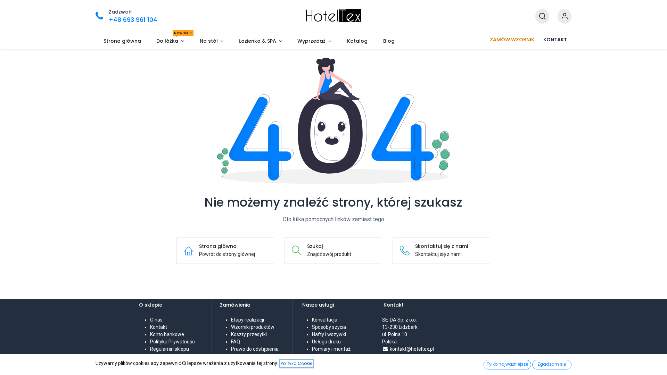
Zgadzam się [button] (551, 364)
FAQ (235, 341)
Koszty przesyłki (249, 334)
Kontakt (158, 327)
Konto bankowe (167, 334)
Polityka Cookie (296, 363)
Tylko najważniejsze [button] (507, 364)
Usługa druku (326, 341)
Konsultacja (324, 320)
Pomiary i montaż (331, 349)
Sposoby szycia (329, 327)
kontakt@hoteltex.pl (412, 349)
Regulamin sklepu (169, 349)
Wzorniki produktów (252, 327)
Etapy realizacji (247, 320)
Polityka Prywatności (173, 341)
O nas (156, 320)
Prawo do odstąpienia (255, 349)
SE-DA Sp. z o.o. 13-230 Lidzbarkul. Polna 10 (400, 327)
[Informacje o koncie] (564, 16)
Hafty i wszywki (329, 334)
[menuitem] (122, 41)
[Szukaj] (542, 16)
